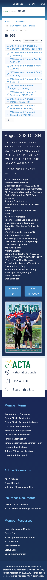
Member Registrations (16, 447)
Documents (20, 21)
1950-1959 (14, 30)
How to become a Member (18, 529)
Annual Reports (12, 483)
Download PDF (13, 291)
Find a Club (20, 381)
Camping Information (15, 554)
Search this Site (23, 389)
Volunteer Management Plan (19, 487)
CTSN (32, 4)
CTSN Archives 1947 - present (22, 26)
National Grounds (24, 372)
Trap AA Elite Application (17, 426)
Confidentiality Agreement (18, 414)
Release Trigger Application (19, 451)
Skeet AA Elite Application (18, 430)
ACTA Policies (11, 479)
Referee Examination (15, 438)
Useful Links (10, 550)
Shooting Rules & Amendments (20, 537)
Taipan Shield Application (17, 418)
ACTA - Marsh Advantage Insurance (23, 508)
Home (7, 21)
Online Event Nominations (17, 434)
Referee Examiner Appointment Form (23, 443)
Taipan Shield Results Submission (21, 422)
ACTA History (11, 541)
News (42, 4)
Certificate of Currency (16, 504)
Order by (16, 40)
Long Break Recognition (17, 455)
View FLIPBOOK (33, 291)
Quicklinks (18, 4)
